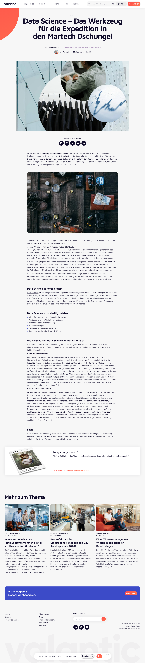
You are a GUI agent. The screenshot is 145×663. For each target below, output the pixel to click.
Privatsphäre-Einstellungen (131, 623)
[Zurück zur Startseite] (10, 3)
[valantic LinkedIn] (83, 143)
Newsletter (44, 622)
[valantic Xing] (72, 143)
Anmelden (130, 593)
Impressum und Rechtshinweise (129, 628)
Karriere (103, 4)
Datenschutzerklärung (133, 626)
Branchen (43, 4)
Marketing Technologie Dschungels (45, 164)
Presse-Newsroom (47, 620)
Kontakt (132, 4)
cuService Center (12, 620)
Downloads (9, 617)
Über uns (91, 4)
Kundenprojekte (72, 4)
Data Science (32, 292)
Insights (56, 4)
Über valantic (44, 614)
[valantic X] (67, 143)
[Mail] (78, 143)
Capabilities (29, 4)
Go (99, 656)
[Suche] (113, 4)
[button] (121, 4)
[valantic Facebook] (61, 143)
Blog (41, 617)
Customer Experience (53, 47)
